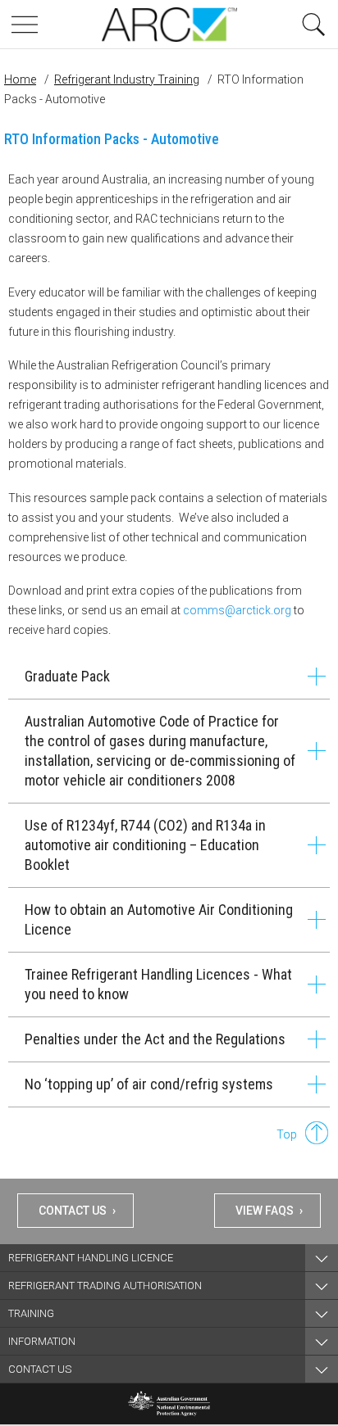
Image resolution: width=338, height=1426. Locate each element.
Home (20, 79)
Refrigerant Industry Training (126, 79)
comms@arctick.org (237, 610)
